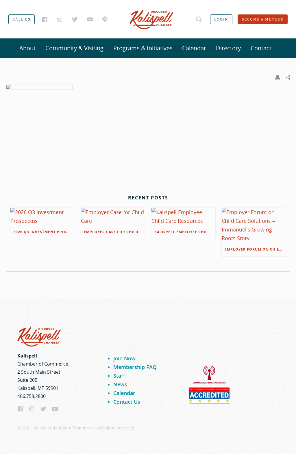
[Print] (277, 77)
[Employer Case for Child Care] (113, 216)
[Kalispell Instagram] (60, 19)
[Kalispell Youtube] (90, 19)
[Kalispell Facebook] (45, 19)
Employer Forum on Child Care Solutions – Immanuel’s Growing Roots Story (255, 249)
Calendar (194, 48)
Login (221, 19)
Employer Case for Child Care (114, 231)
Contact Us (126, 401)
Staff (119, 375)
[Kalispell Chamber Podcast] (105, 19)
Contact (261, 48)
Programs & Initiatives (143, 48)
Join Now (124, 358)
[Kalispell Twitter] (75, 19)
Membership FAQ (135, 367)
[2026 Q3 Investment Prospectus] (42, 216)
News (120, 384)
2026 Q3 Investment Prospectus (44, 231)
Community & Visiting (74, 48)
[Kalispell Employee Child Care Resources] (183, 216)
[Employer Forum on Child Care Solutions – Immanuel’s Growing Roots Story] (254, 225)
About (27, 48)
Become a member (263, 19)
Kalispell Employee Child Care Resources (185, 231)
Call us (21, 19)
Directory (228, 48)
